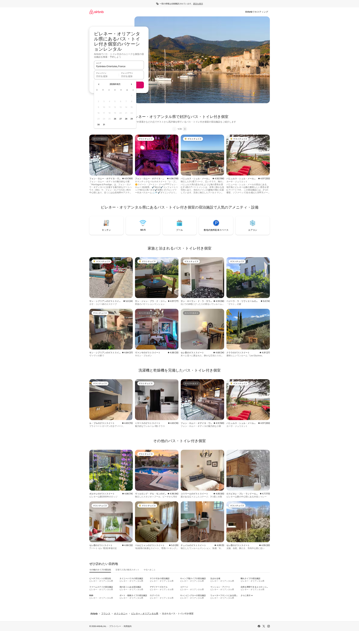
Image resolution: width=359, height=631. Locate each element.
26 (115, 118)
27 (120, 118)
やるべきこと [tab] (150, 569)
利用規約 (128, 626)
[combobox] (119, 66)
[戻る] (174, 129)
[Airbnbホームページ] (96, 11)
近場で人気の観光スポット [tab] (127, 569)
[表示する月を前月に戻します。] (99, 84)
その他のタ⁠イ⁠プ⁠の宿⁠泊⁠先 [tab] (100, 569)
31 (104, 124)
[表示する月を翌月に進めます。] (131, 84)
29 (131, 118)
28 (126, 118)
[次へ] (185, 129)
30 (98, 124)
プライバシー (115, 626)
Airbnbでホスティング (256, 11)
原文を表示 (198, 3)
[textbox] (106, 76)
